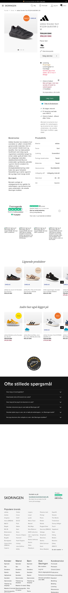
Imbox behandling (56, 575)
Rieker (42, 521)
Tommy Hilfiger (56, 523)
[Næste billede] (34, 33)
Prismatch (54, 566)
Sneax (12, 10)
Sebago (42, 532)
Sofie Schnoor (44, 543)
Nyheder (7, 564)
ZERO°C (54, 546)
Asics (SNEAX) (8, 521)
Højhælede (7, 575)
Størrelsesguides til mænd (21, 589)
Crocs (18, 515)
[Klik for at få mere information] (59, 80)
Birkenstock (8, 532)
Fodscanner (54, 572)
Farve (42, 41)
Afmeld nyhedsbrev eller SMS (44, 578)
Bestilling (54, 581)
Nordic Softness (33, 539)
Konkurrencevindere (44, 575)
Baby (28, 585)
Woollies (54, 540)
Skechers (43, 538)
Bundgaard (7, 540)
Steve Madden (44, 549)
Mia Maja (31, 526)
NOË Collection (33, 532)
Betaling (53, 584)
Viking (54, 535)
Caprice (6, 548)
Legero (30, 512)
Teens (29, 591)
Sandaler (7, 578)
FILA (17, 523)
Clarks (18, 512)
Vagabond (55, 529)
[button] (11, 236)
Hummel (18, 538)
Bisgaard (7, 535)
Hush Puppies (20, 540)
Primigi (42, 515)
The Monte (55, 518)
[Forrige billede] (8, 33)
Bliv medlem (42, 566)
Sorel (41, 546)
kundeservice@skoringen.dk (38, 497)
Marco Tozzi (31, 521)
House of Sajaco (21, 535)
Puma (41, 518)
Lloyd (29, 515)
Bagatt (6, 526)
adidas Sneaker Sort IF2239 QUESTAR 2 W (28, 10)
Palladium (31, 548)
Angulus (6, 518)
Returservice (55, 589)
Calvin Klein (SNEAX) (8, 544)
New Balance (32, 529)
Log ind (40, 569)
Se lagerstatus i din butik (51, 92)
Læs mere (42, 1)
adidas (6, 512)
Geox (17, 532)
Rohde (42, 523)
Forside (6, 10)
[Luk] (66, 1)
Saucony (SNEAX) (45, 529)
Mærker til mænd (21, 585)
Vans (53, 532)
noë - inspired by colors (33, 536)
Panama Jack (44, 512)
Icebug (18, 543)
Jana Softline (20, 546)
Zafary (54, 543)
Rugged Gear (44, 526)
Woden (54, 538)
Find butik (54, 564)
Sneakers (7, 569)
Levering (53, 586)
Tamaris (54, 515)
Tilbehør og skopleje (7, 584)
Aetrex (6, 515)
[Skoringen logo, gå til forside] (10, 5)
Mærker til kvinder (9, 588)
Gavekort (54, 578)
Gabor (18, 526)
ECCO (18, 521)
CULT (17, 518)
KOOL (18, 549)
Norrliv (30, 542)
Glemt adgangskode (44, 572)
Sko (5, 566)
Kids (28, 588)
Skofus (42, 540)
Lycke (30, 518)
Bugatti (6, 538)
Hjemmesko (8, 581)
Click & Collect (55, 569)
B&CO (6, 523)
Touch (54, 526)
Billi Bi (6, 529)
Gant (17, 529)
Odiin (29, 545)
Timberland (55, 521)
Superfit (54, 512)
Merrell (30, 523)
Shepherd (43, 535)
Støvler (6, 572)
